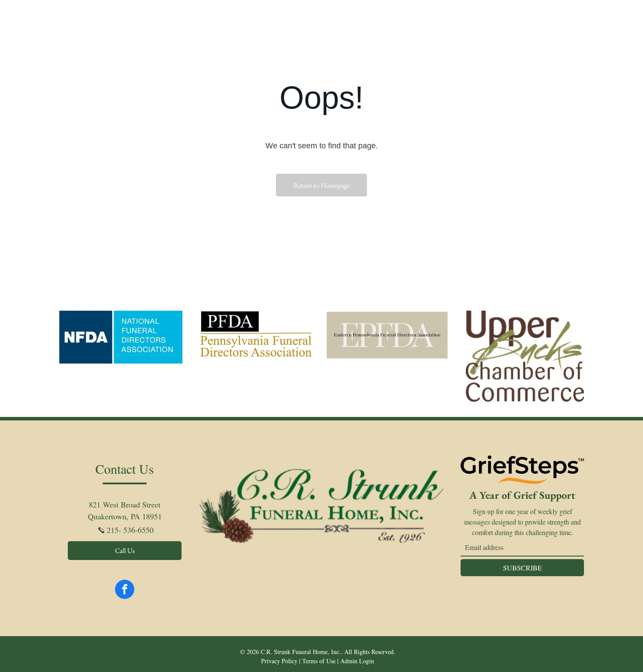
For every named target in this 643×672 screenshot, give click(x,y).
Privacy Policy (279, 661)
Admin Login (357, 661)
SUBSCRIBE (522, 567)
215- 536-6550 (130, 530)
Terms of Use (318, 661)
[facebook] (124, 590)
